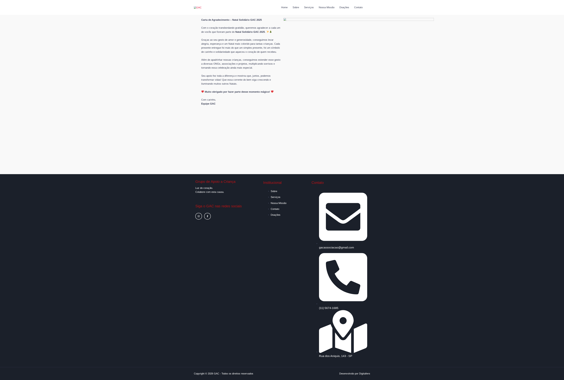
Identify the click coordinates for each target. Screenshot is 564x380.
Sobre (296, 7)
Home (284, 7)
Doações (344, 7)
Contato (358, 7)
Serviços (309, 7)
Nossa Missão (326, 7)
